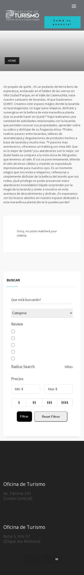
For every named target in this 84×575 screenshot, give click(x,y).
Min (17, 389)
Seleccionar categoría (26, 313)
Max (51, 389)
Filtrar (24, 416)
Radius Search (23, 367)
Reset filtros (51, 416)
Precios (17, 379)
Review (17, 324)
